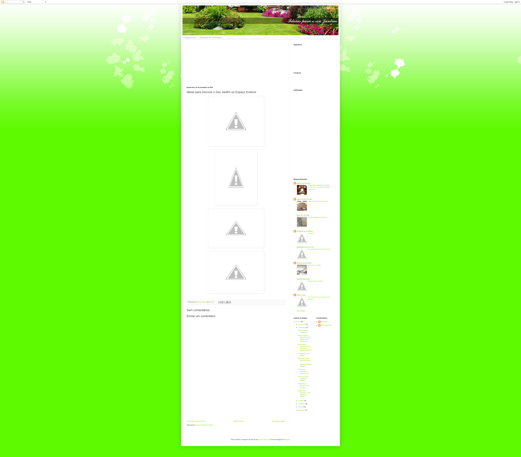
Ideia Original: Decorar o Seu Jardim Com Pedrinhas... (304, 338)
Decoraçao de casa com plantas (303, 379)
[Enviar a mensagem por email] (219, 302)
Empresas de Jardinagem (211, 37)
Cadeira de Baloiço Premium (317, 217)
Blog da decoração (304, 263)
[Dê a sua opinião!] (222, 302)
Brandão (324, 322)
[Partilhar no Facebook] (227, 302)
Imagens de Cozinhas (305, 231)
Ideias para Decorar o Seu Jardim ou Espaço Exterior (305, 347)
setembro (301, 404)
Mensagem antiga (278, 421)
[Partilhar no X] (224, 302)
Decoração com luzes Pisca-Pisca (319, 249)
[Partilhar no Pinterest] (229, 302)
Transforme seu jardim (303, 354)
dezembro (302, 324)
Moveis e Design (303, 215)
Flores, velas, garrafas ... (316, 281)
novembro (302, 327)
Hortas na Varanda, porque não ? (304, 371)
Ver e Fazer (301, 311)
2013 (298, 322)
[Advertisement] (209, 63)
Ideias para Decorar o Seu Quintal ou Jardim (304, 394)
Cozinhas (311, 233)
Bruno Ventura (326, 325)
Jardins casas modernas (303, 331)
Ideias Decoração (303, 183)
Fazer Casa (301, 295)
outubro (301, 401)
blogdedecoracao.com (305, 247)
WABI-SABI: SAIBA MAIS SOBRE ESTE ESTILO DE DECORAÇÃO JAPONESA (319, 187)
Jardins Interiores (303, 279)
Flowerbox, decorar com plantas (303, 386)
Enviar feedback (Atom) (204, 425)
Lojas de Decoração (304, 199)
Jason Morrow (264, 439)
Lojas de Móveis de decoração (318, 201)
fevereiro (301, 410)
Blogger (287, 439)
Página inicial (190, 37)
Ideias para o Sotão (314, 265)
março (300, 407)
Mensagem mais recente (196, 421)
